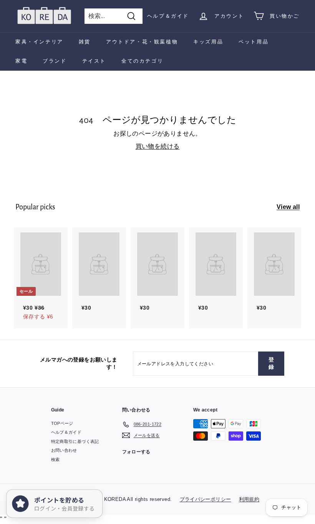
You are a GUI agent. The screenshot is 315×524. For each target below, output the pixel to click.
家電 (21, 61)
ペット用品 (254, 42)
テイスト (94, 61)
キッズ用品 (208, 42)
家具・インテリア (39, 42)
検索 (55, 459)
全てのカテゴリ (142, 61)
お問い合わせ (64, 450)
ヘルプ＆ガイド (168, 16)
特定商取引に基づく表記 (75, 441)
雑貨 (85, 42)
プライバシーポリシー (205, 499)
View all (288, 207)
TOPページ (62, 423)
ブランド (54, 61)
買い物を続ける (158, 146)
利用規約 (249, 499)
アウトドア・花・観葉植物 (142, 42)
